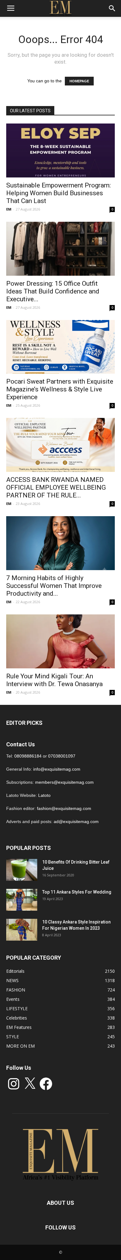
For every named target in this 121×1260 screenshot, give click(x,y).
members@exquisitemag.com (64, 782)
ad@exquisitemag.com (76, 821)
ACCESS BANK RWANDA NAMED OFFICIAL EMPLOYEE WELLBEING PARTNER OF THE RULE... (56, 487)
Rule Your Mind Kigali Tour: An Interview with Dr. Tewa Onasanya (54, 680)
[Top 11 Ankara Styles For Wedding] (21, 900)
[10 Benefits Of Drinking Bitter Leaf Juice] (21, 870)
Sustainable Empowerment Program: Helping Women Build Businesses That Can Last (58, 193)
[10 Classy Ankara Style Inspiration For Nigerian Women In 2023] (21, 930)
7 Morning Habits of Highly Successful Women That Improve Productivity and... (54, 585)
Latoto (44, 795)
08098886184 (28, 756)
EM (8, 209)
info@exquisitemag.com (56, 769)
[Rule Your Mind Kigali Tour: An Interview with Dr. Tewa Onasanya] (60, 641)
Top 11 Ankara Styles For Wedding (76, 891)
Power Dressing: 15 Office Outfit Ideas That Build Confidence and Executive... (52, 291)
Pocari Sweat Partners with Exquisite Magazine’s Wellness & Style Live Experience (59, 389)
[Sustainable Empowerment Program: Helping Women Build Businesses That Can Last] (60, 150)
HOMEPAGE (79, 81)
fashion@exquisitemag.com (64, 808)
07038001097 (61, 756)
